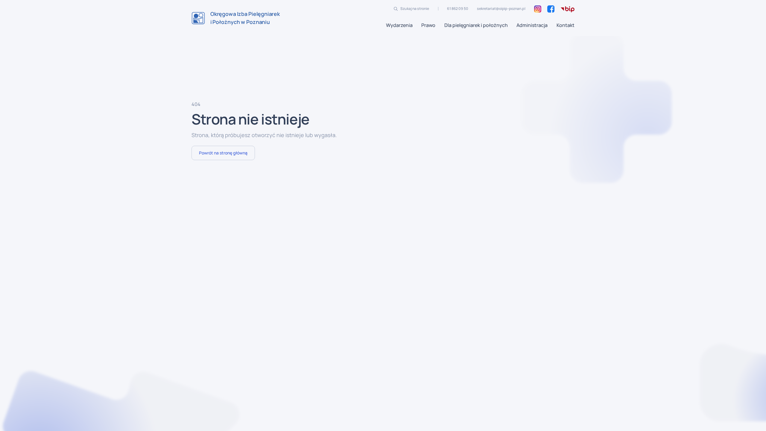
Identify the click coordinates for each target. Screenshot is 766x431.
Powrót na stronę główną (223, 153)
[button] (399, 25)
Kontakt (565, 25)
